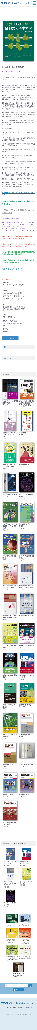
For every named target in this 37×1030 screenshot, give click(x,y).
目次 (4, 347)
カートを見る (19, 989)
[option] (18, 41)
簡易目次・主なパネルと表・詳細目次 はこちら (18, 193)
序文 (4, 358)
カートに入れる (10, 338)
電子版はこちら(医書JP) (12, 268)
